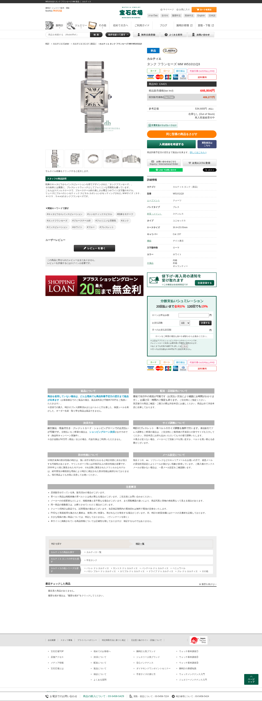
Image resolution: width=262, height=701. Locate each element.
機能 (149, 241)
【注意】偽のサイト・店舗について (146, 640)
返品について (100, 668)
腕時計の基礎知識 (187, 668)
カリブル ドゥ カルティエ (132, 571)
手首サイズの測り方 (146, 674)
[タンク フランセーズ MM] (54, 159)
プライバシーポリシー (87, 640)
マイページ (168, 9)
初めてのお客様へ (102, 651)
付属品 (150, 263)
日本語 (212, 15)
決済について (100, 657)
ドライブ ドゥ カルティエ (161, 571)
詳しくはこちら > (198, 152)
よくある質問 (100, 679)
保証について (100, 674)
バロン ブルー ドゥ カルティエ (101, 571)
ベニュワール (179, 568)
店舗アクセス (57, 657)
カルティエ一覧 (93, 552)
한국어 (165, 15)
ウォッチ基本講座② (188, 657)
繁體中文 (176, 15)
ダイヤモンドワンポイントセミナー (153, 668)
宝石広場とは (57, 668)
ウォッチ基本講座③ (188, 663)
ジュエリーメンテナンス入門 (193, 679)
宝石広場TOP (57, 651)
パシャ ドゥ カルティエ (97, 568)
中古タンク (91, 560)
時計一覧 (140, 544)
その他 (205, 571)
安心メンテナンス (144, 663)
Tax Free (168, 97)
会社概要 (52, 640)
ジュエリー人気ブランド (148, 657)
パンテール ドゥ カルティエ (155, 568)
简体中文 (189, 15)
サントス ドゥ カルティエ (125, 568)
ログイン (75, 263)
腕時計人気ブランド (146, 651)
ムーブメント (153, 200)
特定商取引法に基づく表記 (113, 640)
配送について (100, 663)
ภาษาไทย (153, 15)
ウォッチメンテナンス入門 (192, 674)
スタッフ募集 (66, 640)
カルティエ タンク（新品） (186, 187)
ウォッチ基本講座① (188, 651)
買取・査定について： (144, 696)
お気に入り (184, 9)
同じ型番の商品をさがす (181, 134)
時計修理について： (185, 696)
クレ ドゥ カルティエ (187, 571)
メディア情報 (57, 663)
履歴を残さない (209, 584)
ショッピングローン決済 (102, 432)
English (201, 15)
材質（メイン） (154, 214)
